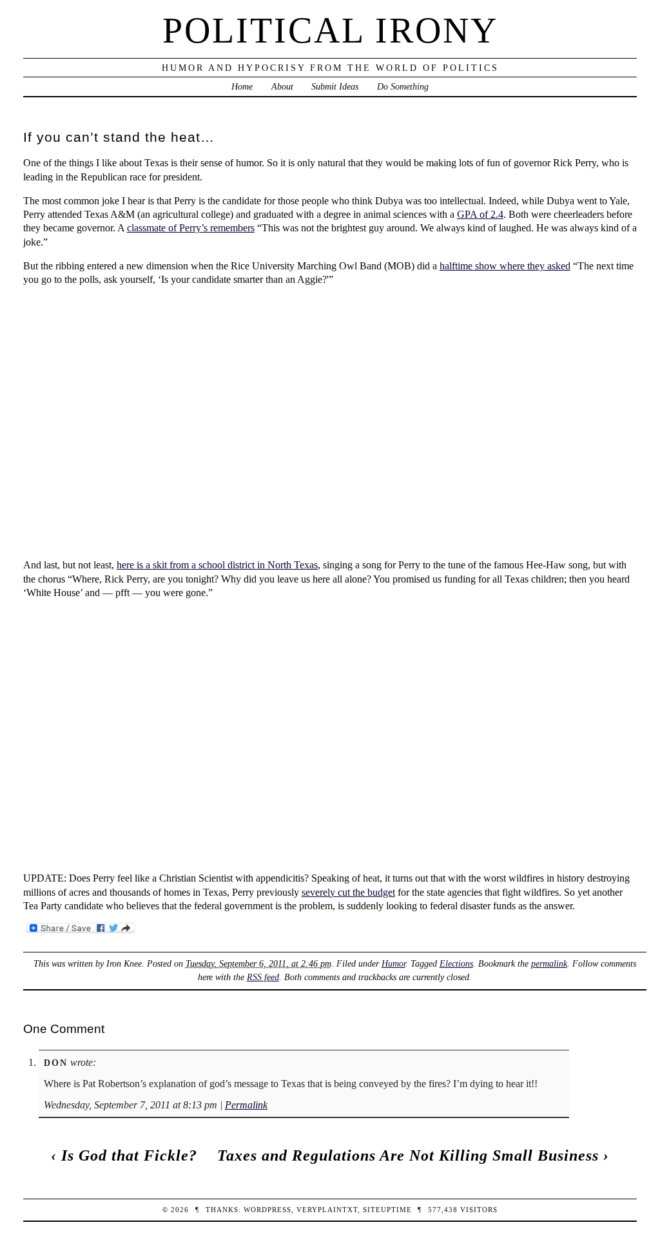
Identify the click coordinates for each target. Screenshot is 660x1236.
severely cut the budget (348, 892)
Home (242, 86)
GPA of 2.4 (480, 214)
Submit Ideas (334, 86)
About (282, 86)
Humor (393, 963)
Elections (456, 963)
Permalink (246, 1104)
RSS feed (263, 977)
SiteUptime (387, 1209)
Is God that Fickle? (129, 1155)
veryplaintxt (327, 1209)
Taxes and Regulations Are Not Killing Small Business (408, 1155)
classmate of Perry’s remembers (191, 227)
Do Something (403, 86)
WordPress (267, 1209)
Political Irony (330, 30)
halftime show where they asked (505, 265)
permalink (549, 963)
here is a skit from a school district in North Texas (217, 564)
